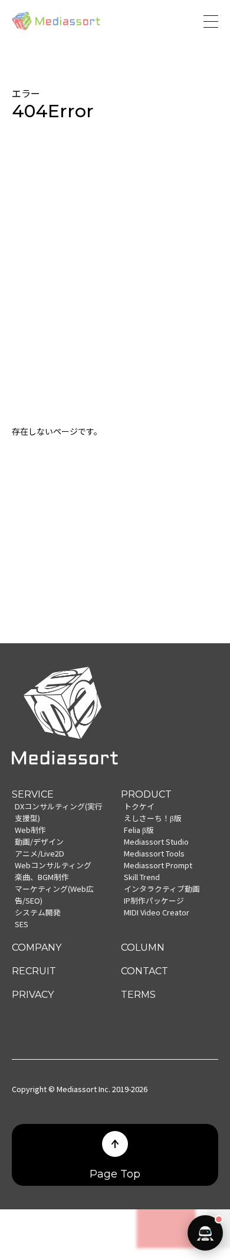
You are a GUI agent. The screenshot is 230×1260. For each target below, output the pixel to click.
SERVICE (33, 794)
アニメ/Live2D (39, 853)
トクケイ (139, 806)
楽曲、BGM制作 (42, 876)
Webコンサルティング (53, 865)
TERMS (138, 994)
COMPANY (36, 947)
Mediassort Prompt (158, 865)
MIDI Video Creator (156, 912)
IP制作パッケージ (154, 900)
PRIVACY (33, 994)
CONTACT (144, 971)
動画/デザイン (39, 841)
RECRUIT (34, 971)
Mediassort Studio (156, 841)
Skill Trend (142, 876)
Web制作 (30, 829)
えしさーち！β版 (153, 818)
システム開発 (38, 912)
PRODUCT (146, 794)
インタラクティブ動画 (162, 888)
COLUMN (143, 947)
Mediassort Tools (154, 853)
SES (21, 924)
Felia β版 (139, 829)
